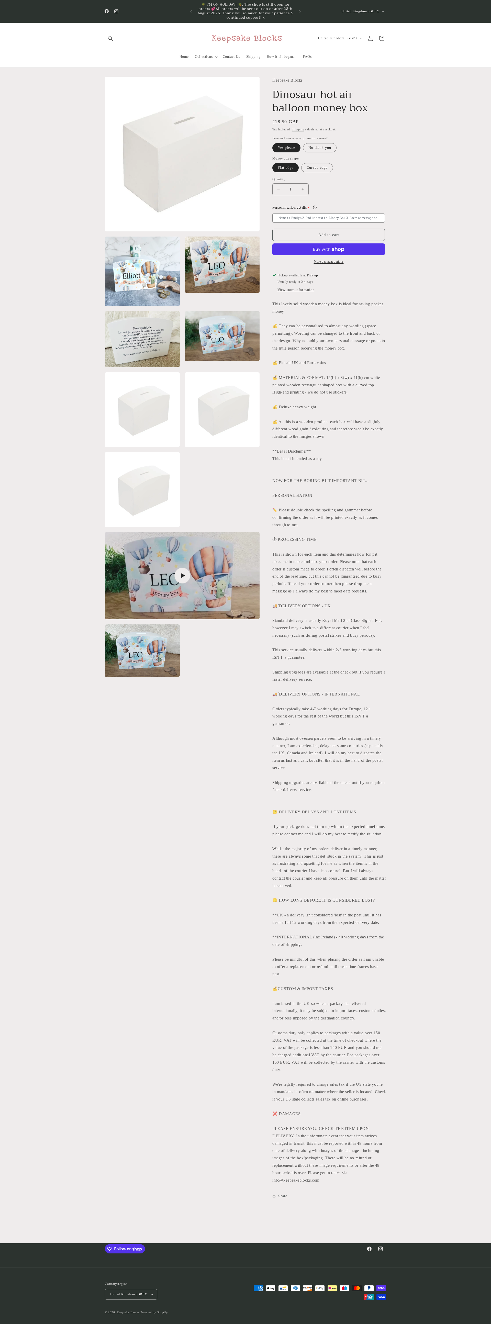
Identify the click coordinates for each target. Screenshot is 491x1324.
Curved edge (317, 168)
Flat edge (285, 168)
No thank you (319, 148)
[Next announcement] (300, 11)
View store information (295, 290)
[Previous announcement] (191, 11)
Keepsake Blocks (128, 1312)
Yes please (286, 148)
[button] (110, 38)
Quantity (278, 179)
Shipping (298, 129)
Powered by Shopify (154, 1312)
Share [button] (282, 1196)
